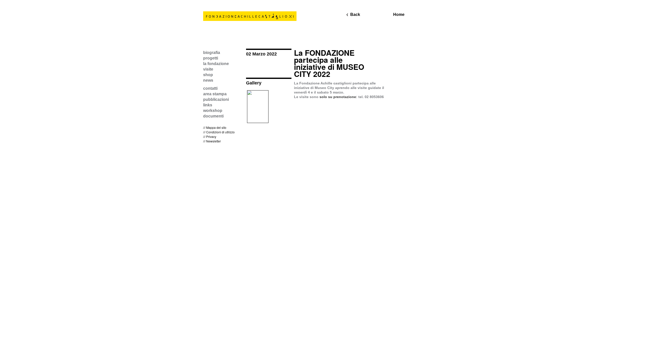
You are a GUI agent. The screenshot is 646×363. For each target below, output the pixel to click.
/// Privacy (209, 136)
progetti (210, 58)
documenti (213, 116)
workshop (212, 110)
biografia (211, 52)
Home (399, 15)
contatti (210, 88)
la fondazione (216, 64)
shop (208, 75)
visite (208, 69)
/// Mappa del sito (214, 127)
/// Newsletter (212, 141)
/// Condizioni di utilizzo (219, 132)
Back (355, 15)
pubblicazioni (216, 99)
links (207, 105)
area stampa (215, 94)
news (208, 80)
